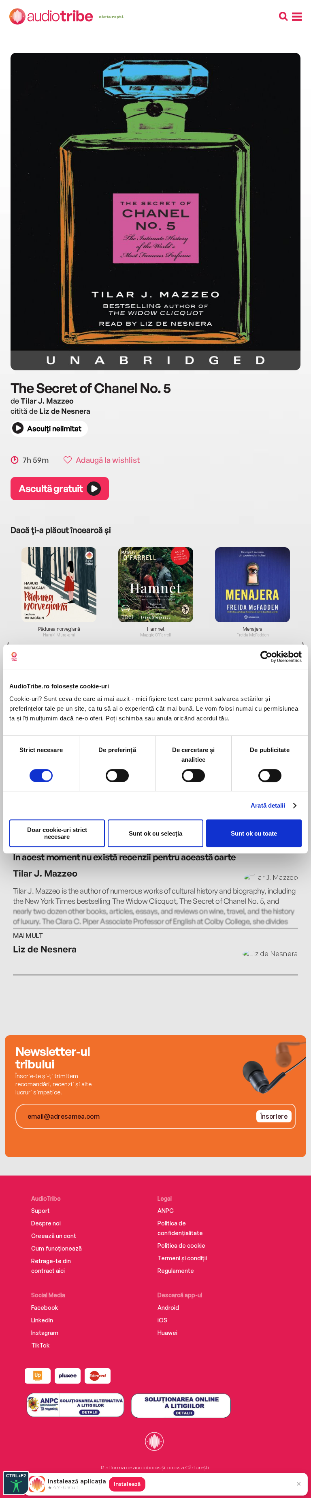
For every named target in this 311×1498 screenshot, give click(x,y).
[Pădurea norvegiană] (59, 584)
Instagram (44, 1332)
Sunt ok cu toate (254, 833)
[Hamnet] (155, 584)
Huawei (167, 1332)
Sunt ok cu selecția (155, 833)
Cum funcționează (56, 1248)
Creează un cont (53, 1235)
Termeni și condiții (182, 1258)
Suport (40, 1210)
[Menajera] (252, 584)
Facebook (44, 1307)
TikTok (40, 1345)
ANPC (166, 1210)
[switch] (117, 775)
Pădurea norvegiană (59, 629)
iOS (162, 1320)
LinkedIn (42, 1320)
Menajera (252, 629)
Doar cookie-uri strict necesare (57, 833)
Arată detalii (268, 805)
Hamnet (155, 629)
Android (168, 1307)
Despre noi (46, 1223)
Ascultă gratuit (51, 488)
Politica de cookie (181, 1245)
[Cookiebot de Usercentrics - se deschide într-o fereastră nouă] (266, 657)
